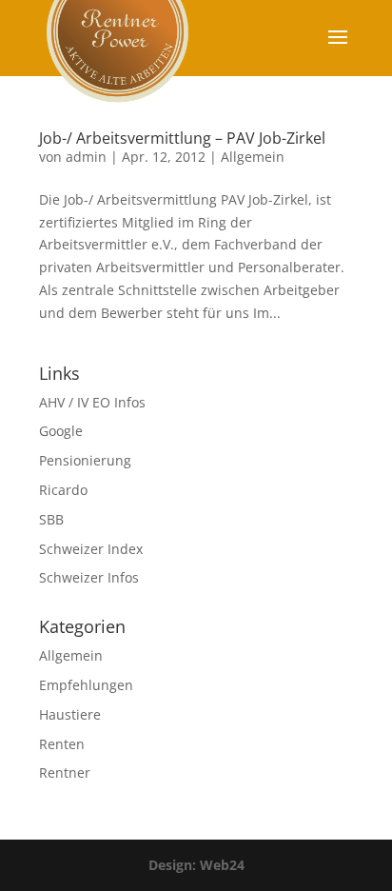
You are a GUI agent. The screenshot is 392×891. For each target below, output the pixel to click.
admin (86, 157)
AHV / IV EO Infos (92, 402)
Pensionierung (85, 460)
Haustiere (70, 714)
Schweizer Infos (89, 577)
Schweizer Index (91, 549)
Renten (62, 744)
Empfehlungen (86, 685)
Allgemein (252, 157)
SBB (51, 519)
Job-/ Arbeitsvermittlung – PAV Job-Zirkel (182, 138)
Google (61, 431)
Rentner (64, 772)
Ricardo (63, 490)
